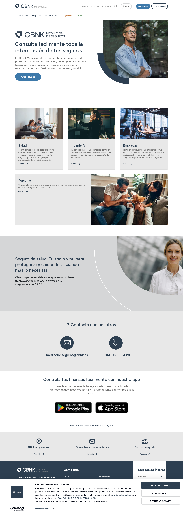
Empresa (36, 15)
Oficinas (95, 6)
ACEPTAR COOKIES (160, 485)
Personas (23, 15)
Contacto (106, 6)
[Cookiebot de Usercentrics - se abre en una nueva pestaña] (17, 509)
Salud (79, 15)
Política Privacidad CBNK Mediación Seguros (91, 425)
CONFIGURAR (159, 493)
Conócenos (82, 6)
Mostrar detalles (43, 509)
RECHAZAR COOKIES (160, 501)
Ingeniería (67, 15)
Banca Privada (52, 15)
